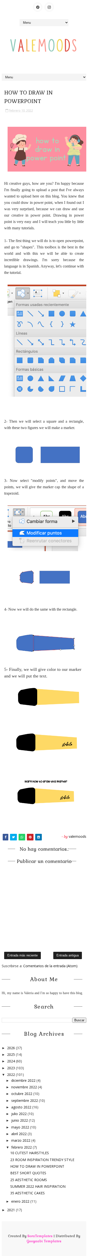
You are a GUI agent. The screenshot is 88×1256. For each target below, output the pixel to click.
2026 (11, 1048)
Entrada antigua (67, 955)
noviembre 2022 (24, 1087)
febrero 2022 (22, 1147)
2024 (11, 1061)
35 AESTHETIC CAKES (27, 1193)
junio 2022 (20, 1120)
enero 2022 (20, 1201)
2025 (11, 1054)
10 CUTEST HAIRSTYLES (29, 1153)
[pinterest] (37, 7)
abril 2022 (19, 1133)
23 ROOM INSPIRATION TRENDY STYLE (42, 1159)
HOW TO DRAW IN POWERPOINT (37, 1166)
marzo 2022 (21, 1140)
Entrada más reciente (22, 955)
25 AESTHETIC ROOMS (28, 1179)
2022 (11, 1074)
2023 (11, 1068)
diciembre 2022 (23, 1080)
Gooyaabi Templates (44, 1241)
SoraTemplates (40, 1236)
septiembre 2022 (25, 1100)
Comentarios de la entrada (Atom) (50, 966)
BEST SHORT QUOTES (28, 1173)
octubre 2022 (22, 1093)
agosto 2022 (21, 1107)
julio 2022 (19, 1113)
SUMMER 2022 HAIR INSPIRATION (38, 1186)
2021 (11, 1210)
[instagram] (49, 7)
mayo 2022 (20, 1127)
